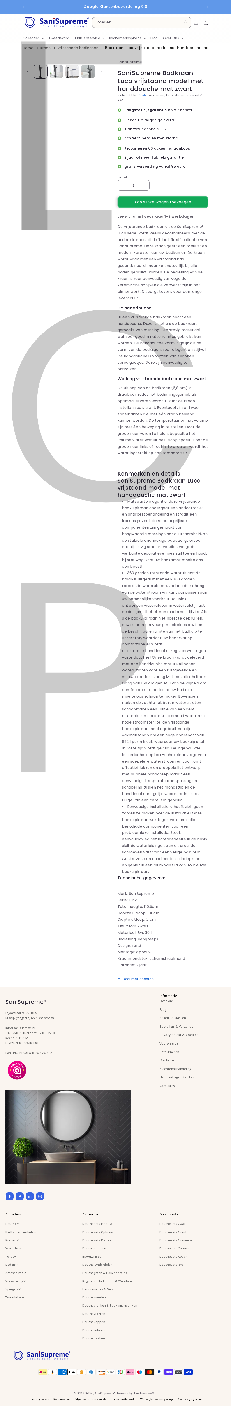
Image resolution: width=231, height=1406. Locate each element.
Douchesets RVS (171, 1265)
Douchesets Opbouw (97, 1232)
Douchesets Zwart (173, 1224)
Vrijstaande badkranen (78, 47)
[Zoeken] (186, 22)
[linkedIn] (30, 1196)
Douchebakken (93, 1338)
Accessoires (14, 1273)
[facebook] (9, 1196)
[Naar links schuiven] (28, 71)
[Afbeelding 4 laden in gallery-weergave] (88, 71)
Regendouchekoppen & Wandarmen (109, 1281)
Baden (10, 1265)
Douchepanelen (94, 1248)
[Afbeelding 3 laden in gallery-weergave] (72, 71)
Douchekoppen (93, 1322)
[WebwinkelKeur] (17, 1070)
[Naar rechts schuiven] (101, 71)
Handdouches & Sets (98, 1289)
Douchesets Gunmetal (176, 1240)
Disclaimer (167, 1060)
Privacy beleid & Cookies (179, 1035)
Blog (163, 1009)
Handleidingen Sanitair (177, 1077)
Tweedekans (15, 1297)
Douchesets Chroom (174, 1248)
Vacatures (167, 1086)
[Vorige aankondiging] (24, 7)
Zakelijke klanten (172, 1018)
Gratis (143, 95)
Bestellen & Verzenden (177, 1026)
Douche (11, 1224)
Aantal (122, 176)
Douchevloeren (93, 1314)
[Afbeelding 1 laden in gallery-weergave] (40, 71)
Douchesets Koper (173, 1256)
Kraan (45, 47)
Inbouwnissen (92, 1256)
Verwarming (14, 1281)
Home (28, 47)
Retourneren (169, 1052)
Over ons (166, 1001)
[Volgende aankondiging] (207, 7)
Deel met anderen (138, 979)
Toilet (9, 1256)
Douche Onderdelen (97, 1265)
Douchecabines (94, 1330)
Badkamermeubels (19, 1232)
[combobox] (141, 22)
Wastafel (12, 1248)
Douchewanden (94, 1297)
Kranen (10, 1240)
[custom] (20, 1196)
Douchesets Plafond (97, 1240)
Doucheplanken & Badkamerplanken (109, 1305)
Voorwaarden (170, 1043)
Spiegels (11, 1289)
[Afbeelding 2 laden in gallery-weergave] (56, 71)
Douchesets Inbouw (97, 1224)
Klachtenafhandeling (175, 1069)
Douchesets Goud (172, 1232)
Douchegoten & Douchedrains (104, 1273)
